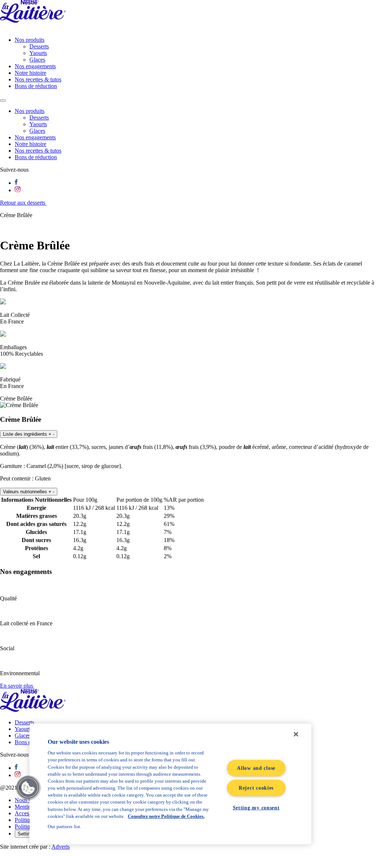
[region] (170, 784)
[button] (28, 434)
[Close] (296, 734)
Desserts (39, 46)
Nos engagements (35, 66)
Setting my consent (256, 808)
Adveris (60, 847)
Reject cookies (256, 788)
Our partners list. (64, 826)
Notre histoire (30, 73)
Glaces (37, 59)
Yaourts (38, 53)
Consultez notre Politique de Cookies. (166, 816)
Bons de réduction (36, 86)
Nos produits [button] (29, 111)
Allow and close (256, 768)
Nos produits (29, 40)
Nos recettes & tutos (38, 79)
